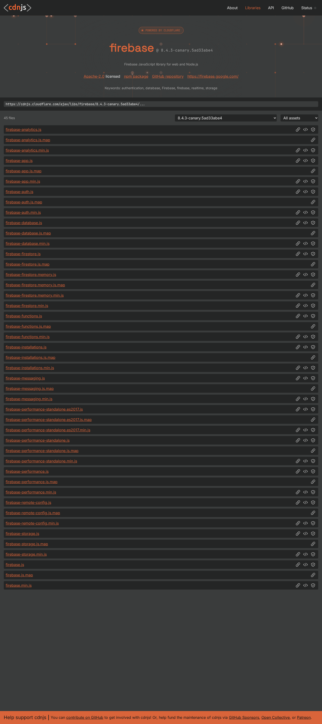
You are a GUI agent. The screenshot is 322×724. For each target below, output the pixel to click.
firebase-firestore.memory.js (31, 274)
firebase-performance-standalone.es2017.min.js (48, 430)
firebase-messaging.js (25, 378)
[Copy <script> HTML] (305, 129)
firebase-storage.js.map (27, 544)
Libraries (252, 7)
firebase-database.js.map (28, 233)
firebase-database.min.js (28, 243)
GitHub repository (168, 76)
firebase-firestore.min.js (27, 305)
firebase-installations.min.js (30, 368)
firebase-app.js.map (23, 171)
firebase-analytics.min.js (27, 150)
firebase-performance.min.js (31, 492)
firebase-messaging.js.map (30, 388)
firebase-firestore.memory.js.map (35, 285)
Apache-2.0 (94, 76)
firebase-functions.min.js (28, 337)
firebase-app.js (19, 160)
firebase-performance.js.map (32, 482)
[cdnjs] (17, 8)
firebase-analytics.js (23, 129)
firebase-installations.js (26, 347)
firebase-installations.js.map (30, 357)
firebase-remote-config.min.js (32, 523)
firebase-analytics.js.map (28, 140)
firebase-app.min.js (23, 181)
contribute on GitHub (84, 717)
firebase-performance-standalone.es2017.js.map (49, 419)
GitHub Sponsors (244, 717)
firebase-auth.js (19, 192)
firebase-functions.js (24, 316)
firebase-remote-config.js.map (33, 513)
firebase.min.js (19, 585)
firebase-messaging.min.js (29, 399)
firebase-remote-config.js (28, 502)
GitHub (287, 7)
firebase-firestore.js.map (28, 264)
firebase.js (15, 564)
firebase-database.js (24, 223)
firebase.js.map (19, 575)
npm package (136, 76)
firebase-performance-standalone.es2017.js (44, 409)
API (271, 7)
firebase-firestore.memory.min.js (35, 295)
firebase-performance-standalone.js (38, 440)
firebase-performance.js (27, 471)
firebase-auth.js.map (24, 202)
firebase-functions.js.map (28, 326)
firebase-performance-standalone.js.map (42, 451)
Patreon (304, 717)
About (232, 7)
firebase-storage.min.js (26, 554)
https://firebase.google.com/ (213, 76)
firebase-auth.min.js (23, 212)
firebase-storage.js (22, 533)
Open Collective (275, 717)
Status (306, 7)
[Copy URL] (298, 129)
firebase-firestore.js (23, 254)
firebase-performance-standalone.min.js (41, 461)
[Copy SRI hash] (313, 129)
